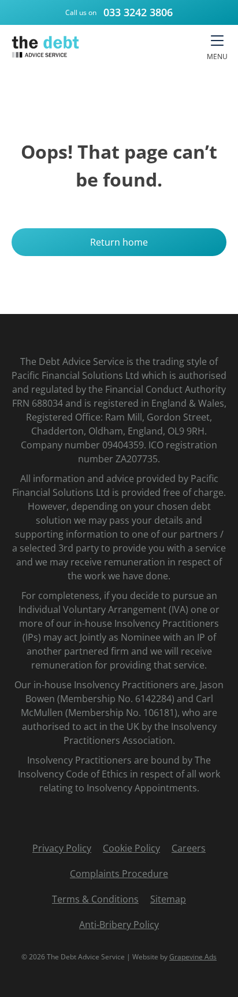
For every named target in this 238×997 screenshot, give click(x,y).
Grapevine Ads (193, 957)
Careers (189, 848)
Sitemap (168, 899)
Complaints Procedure (119, 873)
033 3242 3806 (138, 12)
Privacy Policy (61, 848)
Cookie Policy (131, 848)
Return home (119, 242)
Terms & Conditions (95, 899)
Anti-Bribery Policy (119, 924)
